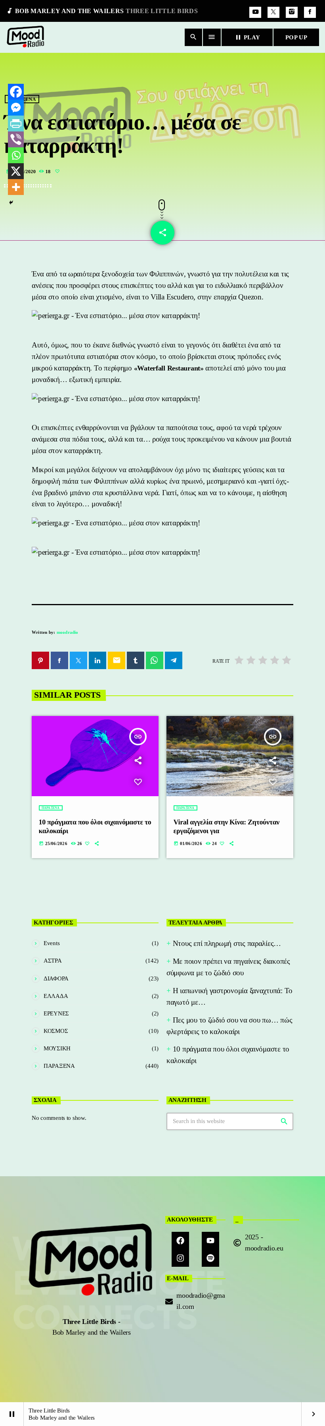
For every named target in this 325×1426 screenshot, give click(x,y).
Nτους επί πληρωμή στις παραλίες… (227, 943)
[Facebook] (310, 12)
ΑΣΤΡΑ (53, 960)
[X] (16, 171)
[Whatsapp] (16, 155)
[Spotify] (210, 1258)
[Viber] (16, 139)
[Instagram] (292, 12)
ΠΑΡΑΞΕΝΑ (51, 808)
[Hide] (11, 202)
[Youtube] (210, 1240)
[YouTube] (255, 12)
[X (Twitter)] (273, 12)
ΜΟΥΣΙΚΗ (57, 1048)
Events (51, 943)
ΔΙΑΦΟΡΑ (56, 978)
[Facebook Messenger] (16, 108)
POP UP (296, 37)
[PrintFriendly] (16, 123)
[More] (16, 187)
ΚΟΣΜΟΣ (56, 1031)
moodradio (67, 632)
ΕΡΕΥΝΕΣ (56, 1013)
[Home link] (26, 37)
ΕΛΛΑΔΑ (56, 996)
